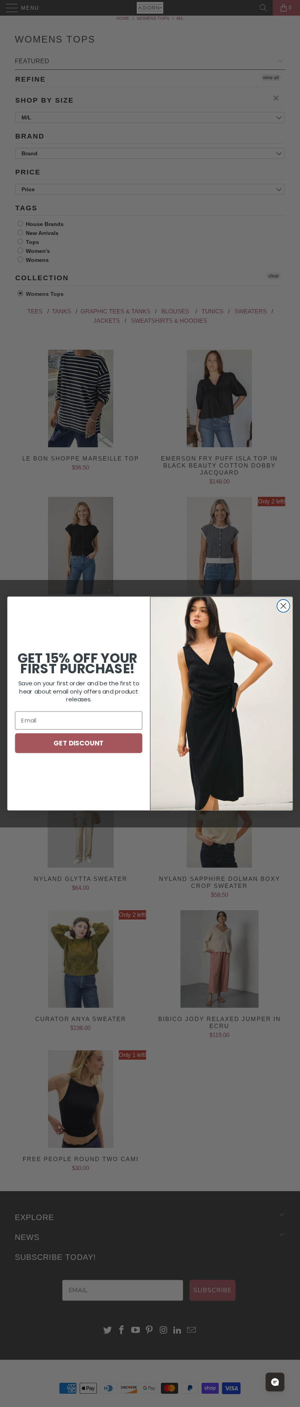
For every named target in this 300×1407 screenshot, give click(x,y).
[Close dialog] (283, 605)
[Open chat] (275, 1382)
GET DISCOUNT (79, 742)
